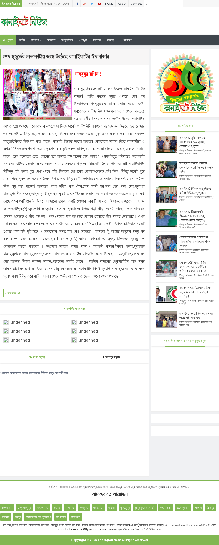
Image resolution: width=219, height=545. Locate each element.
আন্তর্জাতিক (67, 40)
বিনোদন (97, 40)
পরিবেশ (198, 508)
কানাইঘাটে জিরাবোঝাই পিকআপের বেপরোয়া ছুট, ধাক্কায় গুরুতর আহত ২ (192, 216)
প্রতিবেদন (98, 508)
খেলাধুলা (83, 40)
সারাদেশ (35, 40)
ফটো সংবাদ (165, 508)
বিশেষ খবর (7, 508)
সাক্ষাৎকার (75, 517)
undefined (20, 322)
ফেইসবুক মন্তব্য (112, 357)
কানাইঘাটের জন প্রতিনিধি (38, 517)
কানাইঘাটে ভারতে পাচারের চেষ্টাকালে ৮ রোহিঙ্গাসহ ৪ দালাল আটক (196, 167)
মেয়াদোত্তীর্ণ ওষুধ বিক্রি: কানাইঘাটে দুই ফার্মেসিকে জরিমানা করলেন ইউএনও (192, 267)
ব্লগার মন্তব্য (38, 357)
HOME (109, 4)
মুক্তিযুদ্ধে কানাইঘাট (145, 508)
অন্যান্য (111, 40)
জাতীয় (22, 40)
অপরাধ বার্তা (43, 508)
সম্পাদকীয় (61, 517)
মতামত (57, 508)
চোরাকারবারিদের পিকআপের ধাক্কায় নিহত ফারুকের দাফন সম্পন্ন (194, 241)
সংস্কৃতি (84, 508)
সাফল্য (111, 508)
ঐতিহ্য (210, 508)
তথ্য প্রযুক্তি (24, 508)
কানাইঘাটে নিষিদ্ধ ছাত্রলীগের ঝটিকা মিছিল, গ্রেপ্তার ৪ (195, 190)
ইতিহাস (5, 517)
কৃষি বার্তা (70, 508)
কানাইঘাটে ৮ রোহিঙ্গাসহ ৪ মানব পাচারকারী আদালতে (196, 315)
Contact (136, 4)
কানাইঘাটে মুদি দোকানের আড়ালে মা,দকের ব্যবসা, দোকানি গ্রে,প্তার (49, 4)
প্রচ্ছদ (9, 40)
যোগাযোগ (127, 40)
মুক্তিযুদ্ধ (125, 508)
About (122, 4)
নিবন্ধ (18, 517)
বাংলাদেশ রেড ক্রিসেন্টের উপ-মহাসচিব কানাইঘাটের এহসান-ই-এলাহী (195, 292)
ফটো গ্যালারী (182, 508)
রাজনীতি (51, 40)
